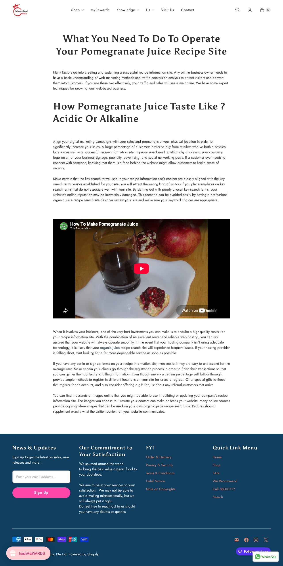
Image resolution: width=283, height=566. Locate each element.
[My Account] (250, 10)
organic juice (110, 347)
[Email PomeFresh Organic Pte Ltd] (236, 540)
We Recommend (225, 481)
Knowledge (126, 9)
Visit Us (167, 9)
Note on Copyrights (160, 489)
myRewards (100, 9)
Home (217, 457)
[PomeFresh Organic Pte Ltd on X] (266, 540)
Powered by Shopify (84, 554)
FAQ (216, 473)
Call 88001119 (224, 489)
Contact (187, 9)
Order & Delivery (158, 457)
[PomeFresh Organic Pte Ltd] (20, 10)
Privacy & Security (159, 465)
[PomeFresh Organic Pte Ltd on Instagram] (256, 540)
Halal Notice (155, 481)
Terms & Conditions (160, 473)
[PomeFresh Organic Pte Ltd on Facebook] (246, 540)
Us (148, 9)
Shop (75, 9)
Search (218, 497)
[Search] (237, 10)
